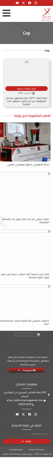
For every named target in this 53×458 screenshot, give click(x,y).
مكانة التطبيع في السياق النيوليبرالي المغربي (28, 164)
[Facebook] (30, 3)
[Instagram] (36, 3)
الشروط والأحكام (16, 449)
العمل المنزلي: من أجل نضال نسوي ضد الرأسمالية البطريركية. (25, 220)
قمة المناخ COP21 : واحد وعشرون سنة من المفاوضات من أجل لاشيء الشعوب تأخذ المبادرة (26, 101)
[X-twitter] (23, 3)
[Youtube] (17, 3)
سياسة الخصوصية (36, 449)
